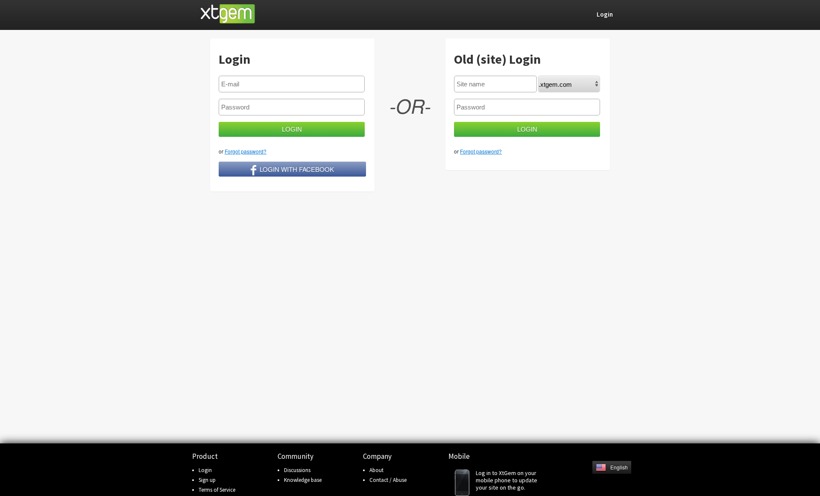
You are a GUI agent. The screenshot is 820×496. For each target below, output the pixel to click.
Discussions (297, 470)
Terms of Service (217, 489)
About (376, 470)
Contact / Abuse (388, 480)
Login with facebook (297, 169)
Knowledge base (303, 480)
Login (205, 470)
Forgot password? (245, 151)
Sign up (207, 480)
